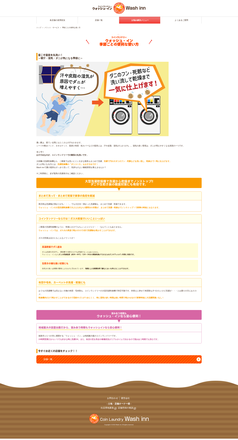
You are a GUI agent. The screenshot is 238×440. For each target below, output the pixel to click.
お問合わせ (112, 398)
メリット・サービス (51, 28)
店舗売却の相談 (125, 408)
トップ (38, 28)
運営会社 (125, 398)
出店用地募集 (107, 408)
